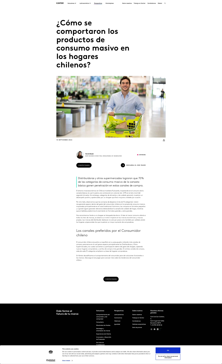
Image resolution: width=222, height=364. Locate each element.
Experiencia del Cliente (103, 334)
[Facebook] (154, 329)
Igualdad (117, 324)
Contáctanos (152, 3)
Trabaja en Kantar (139, 3)
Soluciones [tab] (71, 3)
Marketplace (110, 3)
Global (160, 3)
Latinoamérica (119, 314)
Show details (66, 360)
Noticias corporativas (139, 324)
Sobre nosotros (127, 3)
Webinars (117, 321)
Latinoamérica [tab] (84, 3)
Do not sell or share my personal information (168, 356)
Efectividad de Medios (103, 325)
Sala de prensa (137, 327)
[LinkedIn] (158, 329)
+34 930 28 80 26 (156, 325)
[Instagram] (151, 329)
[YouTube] (161, 329)
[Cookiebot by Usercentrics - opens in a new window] (50, 360)
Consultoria (100, 322)
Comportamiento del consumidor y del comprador (103, 317)
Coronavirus (118, 318)
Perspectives (98, 3)
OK (168, 350)
